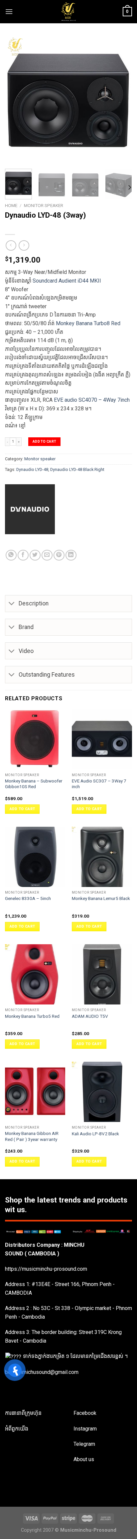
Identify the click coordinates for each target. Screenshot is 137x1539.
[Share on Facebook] (23, 555)
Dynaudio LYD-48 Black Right (77, 469)
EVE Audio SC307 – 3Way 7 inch (99, 783)
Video (26, 651)
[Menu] (9, 11)
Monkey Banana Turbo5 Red (32, 1016)
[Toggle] (11, 604)
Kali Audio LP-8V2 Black (95, 1133)
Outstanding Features (47, 674)
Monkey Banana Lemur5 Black (101, 898)
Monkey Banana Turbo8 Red (88, 323)
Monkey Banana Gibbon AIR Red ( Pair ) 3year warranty (32, 1136)
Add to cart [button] (22, 809)
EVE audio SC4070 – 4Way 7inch (92, 400)
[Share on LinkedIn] (71, 555)
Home (11, 205)
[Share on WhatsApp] (11, 555)
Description (34, 603)
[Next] (121, 100)
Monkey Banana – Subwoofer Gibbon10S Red (34, 783)
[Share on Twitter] (35, 555)
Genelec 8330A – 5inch (28, 898)
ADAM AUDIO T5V (90, 1016)
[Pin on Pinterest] (59, 555)
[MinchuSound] (69, 11)
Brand (26, 627)
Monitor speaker (43, 205)
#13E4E (41, 1284)
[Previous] (16, 100)
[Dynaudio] (68, 509)
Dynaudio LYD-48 (32, 469)
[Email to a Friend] (47, 555)
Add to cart (44, 441)
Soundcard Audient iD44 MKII (67, 281)
